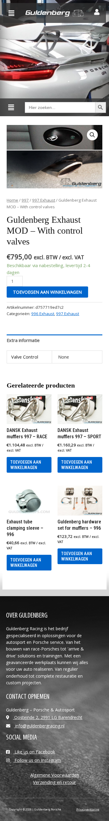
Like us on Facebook (34, 752)
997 (25, 200)
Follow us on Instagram (37, 760)
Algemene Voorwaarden (54, 775)
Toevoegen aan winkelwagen (47, 292)
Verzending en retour (54, 782)
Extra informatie (23, 340)
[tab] (54, 340)
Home (12, 200)
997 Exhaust (43, 200)
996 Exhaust (42, 313)
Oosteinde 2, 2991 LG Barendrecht (47, 717)
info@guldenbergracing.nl (39, 726)
